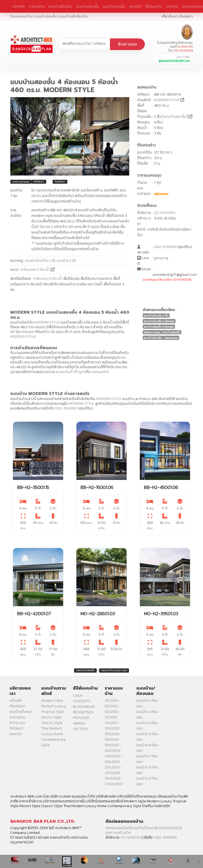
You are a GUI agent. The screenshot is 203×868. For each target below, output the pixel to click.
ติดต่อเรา (186, 16)
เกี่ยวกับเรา (169, 16)
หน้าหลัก (18, 6)
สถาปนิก (135, 6)
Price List (17, 723)
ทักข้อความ (39, 181)
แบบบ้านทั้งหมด (21, 711)
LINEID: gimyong (21, 181)
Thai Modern (51, 728)
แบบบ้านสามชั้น (114, 6)
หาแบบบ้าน (36, 6)
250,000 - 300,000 (113, 770)
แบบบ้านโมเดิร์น (168, 828)
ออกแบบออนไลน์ (117, 828)
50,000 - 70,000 (113, 714)
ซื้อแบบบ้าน (154, 6)
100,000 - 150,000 (113, 736)
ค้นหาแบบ (127, 44)
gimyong (161, 258)
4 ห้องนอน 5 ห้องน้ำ (36, 269)
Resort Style (51, 717)
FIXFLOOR (81, 718)
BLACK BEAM (84, 706)
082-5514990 (165, 247)
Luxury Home (52, 734)
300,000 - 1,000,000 (114, 781)
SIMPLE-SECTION (80, 726)
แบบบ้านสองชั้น (87, 6)
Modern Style (52, 700)
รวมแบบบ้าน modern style (114, 670)
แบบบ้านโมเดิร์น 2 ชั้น (40, 260)
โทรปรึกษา (60, 181)
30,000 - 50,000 (113, 703)
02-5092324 (164, 212)
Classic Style (52, 723)
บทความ (172, 6)
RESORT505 (83, 712)
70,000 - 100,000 (112, 725)
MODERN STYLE (167, 100)
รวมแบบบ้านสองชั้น (85, 670)
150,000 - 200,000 (113, 747)
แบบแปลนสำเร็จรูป (69, 372)
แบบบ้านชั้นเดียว (60, 6)
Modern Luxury (53, 706)
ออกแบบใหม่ (100, 372)
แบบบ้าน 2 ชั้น (66, 260)
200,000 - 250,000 (114, 758)
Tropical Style (52, 711)
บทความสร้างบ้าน (118, 832)
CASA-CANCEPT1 (81, 698)
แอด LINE (174, 59)
